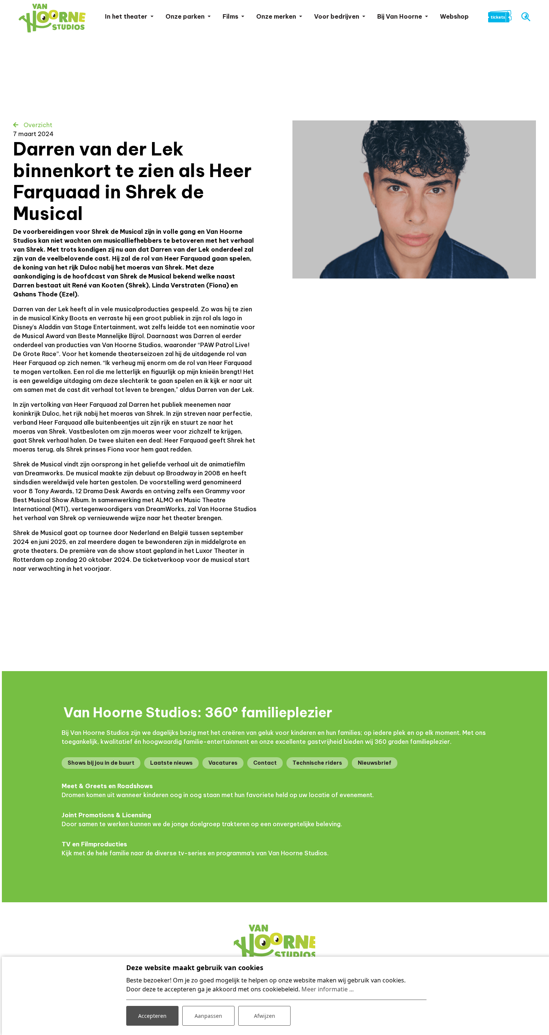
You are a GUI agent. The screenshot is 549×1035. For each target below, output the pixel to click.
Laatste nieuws (171, 762)
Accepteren (152, 1015)
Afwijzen (264, 1015)
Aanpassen (208, 1015)
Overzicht (37, 125)
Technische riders (317, 762)
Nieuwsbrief (374, 762)
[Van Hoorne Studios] (52, 18)
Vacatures (223, 762)
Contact (265, 762)
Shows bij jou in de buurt (101, 762)
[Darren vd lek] (414, 199)
